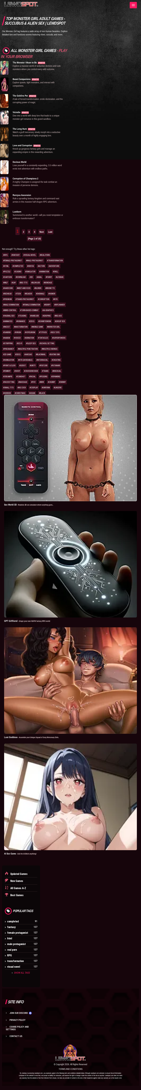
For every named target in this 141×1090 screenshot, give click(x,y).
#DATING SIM (54, 354)
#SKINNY (62, 382)
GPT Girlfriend (27, 621)
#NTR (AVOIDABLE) (25, 360)
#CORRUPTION (43, 299)
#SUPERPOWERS (58, 338)
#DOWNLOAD (21, 277)
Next (42, 231)
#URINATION (29, 338)
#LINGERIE (58, 387)
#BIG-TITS (23, 283)
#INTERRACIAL (42, 360)
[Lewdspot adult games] (70, 1052)
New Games (16, 881)
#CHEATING (56, 360)
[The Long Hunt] (4, 134)
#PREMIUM (7, 299)
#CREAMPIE (7, 376)
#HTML (6, 266)
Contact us (16, 1036)
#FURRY (49, 277)
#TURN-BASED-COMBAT (29, 310)
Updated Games (18, 874)
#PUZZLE (6, 271)
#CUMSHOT (20, 376)
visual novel (13, 966)
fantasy (11, 927)
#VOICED (17, 338)
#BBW (41, 382)
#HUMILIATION (8, 360)
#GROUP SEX (60, 321)
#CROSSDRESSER (31, 371)
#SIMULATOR (30, 271)
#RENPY (47, 305)
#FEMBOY (6, 371)
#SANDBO (7, 332)
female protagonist (17, 932)
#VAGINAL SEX (8, 316)
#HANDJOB (34, 316)
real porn (12, 949)
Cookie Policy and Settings (17, 1028)
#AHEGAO (28, 354)
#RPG (5, 255)
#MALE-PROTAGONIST (34, 260)
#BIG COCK (21, 387)
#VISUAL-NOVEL (29, 255)
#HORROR (7, 393)
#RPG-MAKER (59, 305)
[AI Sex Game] (70, 797)
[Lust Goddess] (70, 680)
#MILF (5, 283)
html (9, 938)
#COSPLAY (34, 387)
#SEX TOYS (55, 332)
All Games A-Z (18, 888)
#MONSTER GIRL (53, 327)
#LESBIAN (59, 277)
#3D (31, 277)
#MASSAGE (22, 382)
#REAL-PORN (45, 255)
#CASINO (17, 271)
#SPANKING (55, 376)
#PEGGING (43, 376)
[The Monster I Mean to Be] (4, 68)
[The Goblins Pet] (4, 101)
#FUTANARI (55, 365)
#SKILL (55, 271)
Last (50, 231)
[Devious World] (4, 167)
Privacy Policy (17, 1020)
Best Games (17, 895)
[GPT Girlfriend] (70, 564)
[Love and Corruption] (4, 151)
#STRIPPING (8, 343)
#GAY (14, 283)
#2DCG (31, 321)
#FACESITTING (8, 382)
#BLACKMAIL (41, 354)
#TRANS (45, 371)
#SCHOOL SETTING (47, 343)
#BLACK (42, 393)
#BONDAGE (48, 283)
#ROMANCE (20, 321)
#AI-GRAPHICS (48, 310)
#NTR (55, 299)
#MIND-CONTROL (9, 310)
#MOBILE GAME (37, 327)
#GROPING (47, 316)
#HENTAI (30, 266)
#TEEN (18, 294)
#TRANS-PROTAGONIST (25, 299)
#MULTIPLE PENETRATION (28, 349)
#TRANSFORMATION (55, 260)
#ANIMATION (44, 271)
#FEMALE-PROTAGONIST (12, 260)
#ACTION (41, 266)
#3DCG (18, 354)
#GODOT (22, 365)
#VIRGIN (18, 332)
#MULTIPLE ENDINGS (49, 349)
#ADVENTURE (54, 266)
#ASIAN (32, 393)
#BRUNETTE (50, 288)
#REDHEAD (7, 294)
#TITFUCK (43, 332)
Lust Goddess (31, 737)
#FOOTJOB (43, 365)
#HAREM (6, 338)
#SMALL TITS (8, 387)
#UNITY (33, 365)
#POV (33, 382)
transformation (15, 961)
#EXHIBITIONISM (44, 321)
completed (13, 921)
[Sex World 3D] (70, 448)
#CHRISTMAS (20, 393)
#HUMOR (51, 294)
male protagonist (16, 944)
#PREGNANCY (8, 349)
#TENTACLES (43, 338)
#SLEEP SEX (31, 343)
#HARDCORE (8, 288)
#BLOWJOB (35, 283)
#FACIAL (32, 376)
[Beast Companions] (4, 84)
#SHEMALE (40, 294)
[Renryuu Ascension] (4, 200)
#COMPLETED (18, 266)
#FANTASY (15, 255)
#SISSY (17, 371)
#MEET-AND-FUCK (23, 288)
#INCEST (6, 327)
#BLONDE (37, 288)
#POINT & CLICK (9, 365)
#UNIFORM (46, 387)
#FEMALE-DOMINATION (31, 305)
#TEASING (22, 316)
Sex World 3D (28, 504)
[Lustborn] (4, 217)
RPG (9, 955)
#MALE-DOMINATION (11, 305)
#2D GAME (7, 354)
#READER (28, 294)
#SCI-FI (19, 343)
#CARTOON (7, 277)
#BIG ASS (58, 316)
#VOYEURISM (30, 332)
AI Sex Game (20, 853)
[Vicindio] (4, 117)
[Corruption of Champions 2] (4, 184)
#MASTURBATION (21, 327)
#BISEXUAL (56, 371)
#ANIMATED (7, 321)
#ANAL (39, 277)
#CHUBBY (51, 382)
